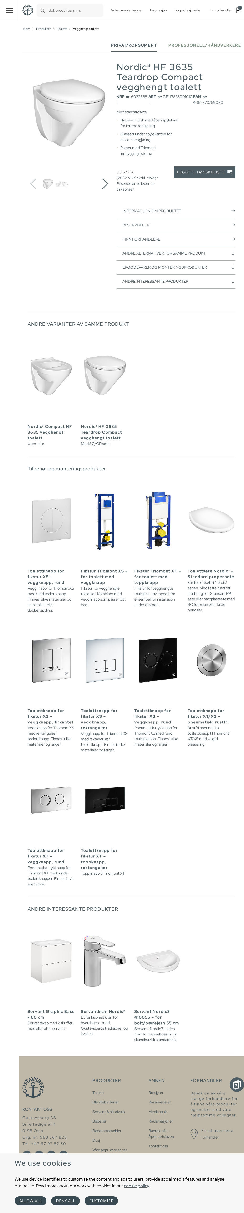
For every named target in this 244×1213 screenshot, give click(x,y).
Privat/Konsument (134, 45)
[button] (105, 184)
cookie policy (136, 1185)
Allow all (31, 1200)
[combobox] (76, 10)
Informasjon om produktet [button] (151, 211)
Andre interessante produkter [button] (155, 281)
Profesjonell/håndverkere (204, 45)
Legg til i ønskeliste (201, 172)
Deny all (65, 1200)
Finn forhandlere (141, 239)
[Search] (43, 10)
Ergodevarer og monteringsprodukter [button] (164, 267)
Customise (101, 1200)
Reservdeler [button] (135, 225)
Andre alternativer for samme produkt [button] (164, 253)
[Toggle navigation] (9, 10)
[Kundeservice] (237, 1084)
